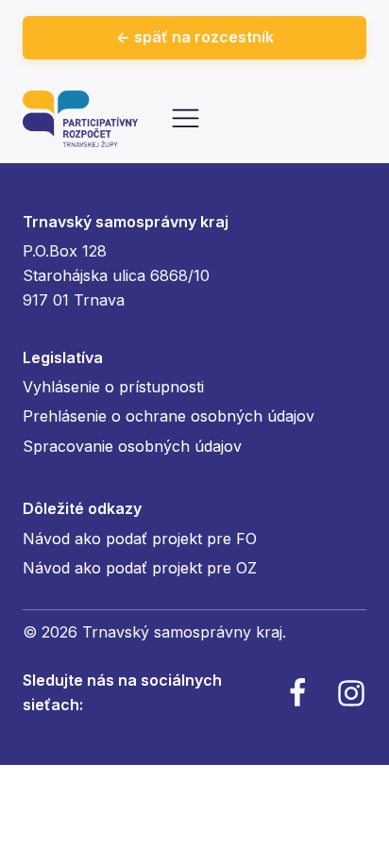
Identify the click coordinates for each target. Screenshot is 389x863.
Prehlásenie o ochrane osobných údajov (168, 416)
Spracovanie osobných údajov (132, 446)
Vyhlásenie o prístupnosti (113, 386)
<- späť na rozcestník (195, 36)
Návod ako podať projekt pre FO (140, 538)
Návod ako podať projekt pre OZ (140, 567)
